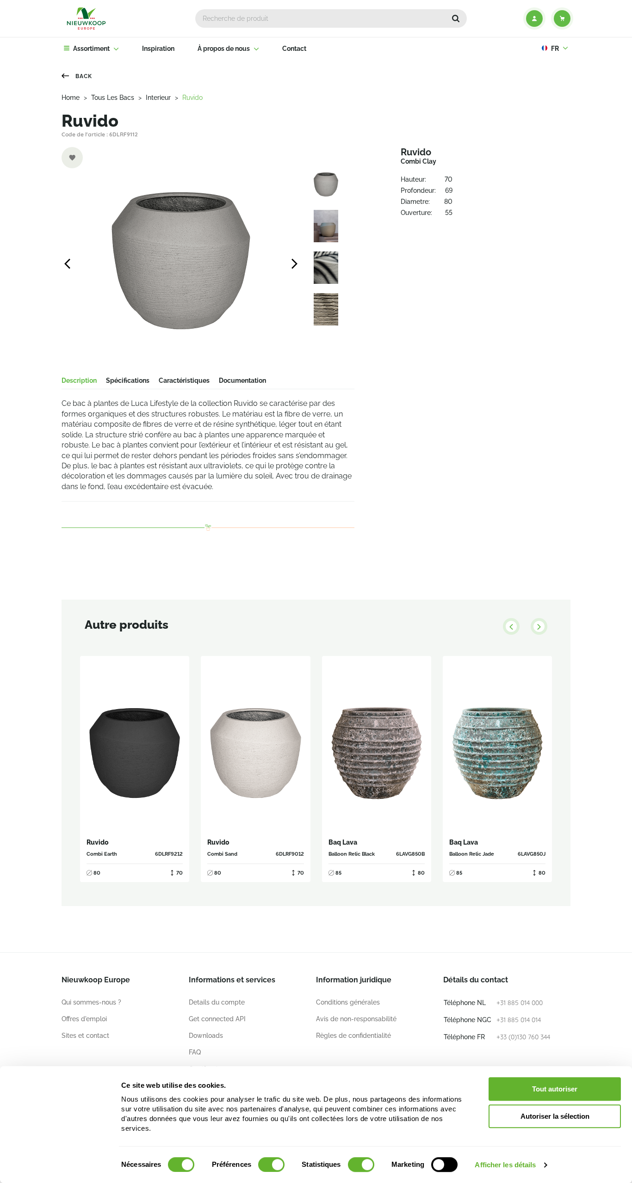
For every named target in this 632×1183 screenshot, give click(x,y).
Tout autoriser (554, 1089)
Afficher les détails (505, 1165)
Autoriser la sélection (554, 1116)
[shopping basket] (562, 18)
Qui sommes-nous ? (91, 1002)
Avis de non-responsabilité (356, 1019)
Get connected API (217, 1019)
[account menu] (534, 18)
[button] (455, 18)
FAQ (195, 1052)
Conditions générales (348, 1002)
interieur (158, 97)
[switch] (271, 1164)
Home (71, 97)
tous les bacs (112, 97)
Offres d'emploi (84, 1019)
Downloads (206, 1035)
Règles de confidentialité (353, 1035)
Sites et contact (85, 1035)
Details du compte (217, 1002)
